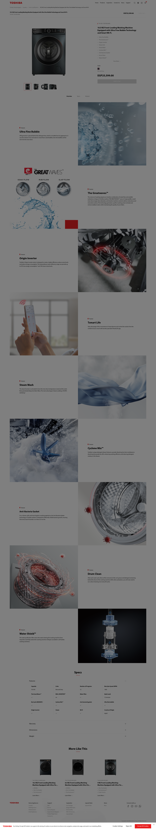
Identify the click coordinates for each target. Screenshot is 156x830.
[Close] (154, 824)
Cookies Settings (118, 826)
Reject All (129, 826)
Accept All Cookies (143, 826)
